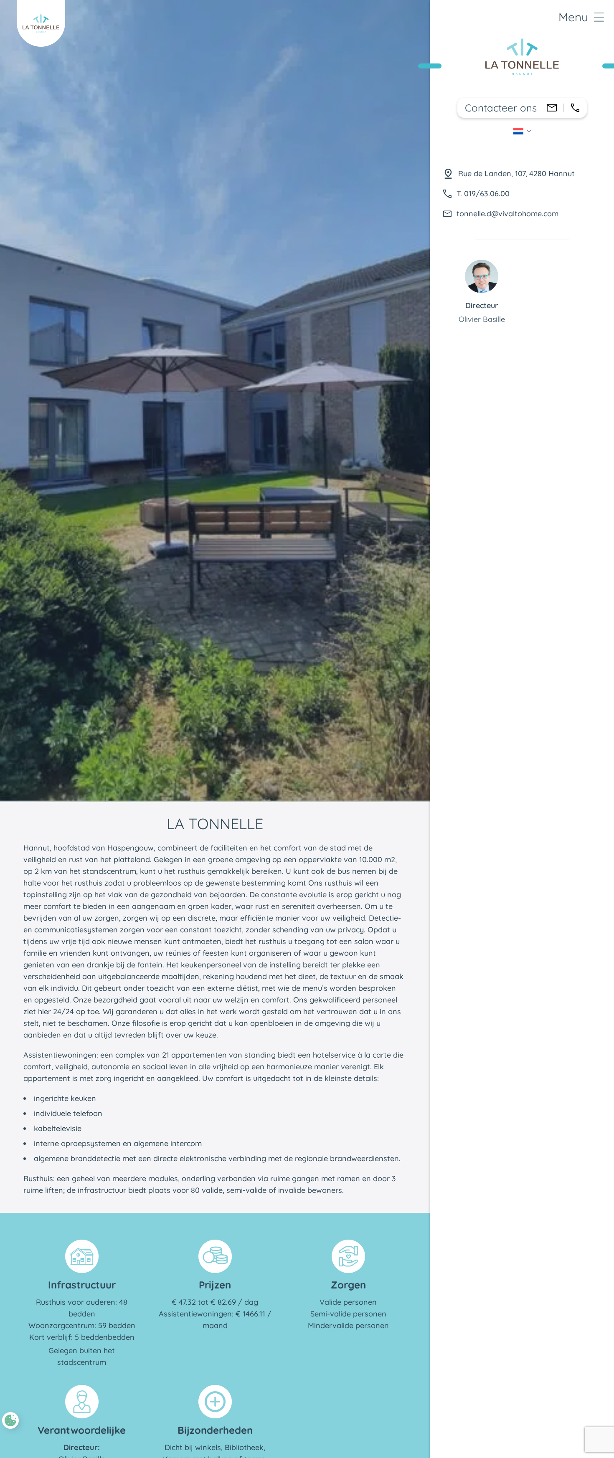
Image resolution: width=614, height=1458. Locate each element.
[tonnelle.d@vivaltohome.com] (552, 108)
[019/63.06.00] (575, 108)
